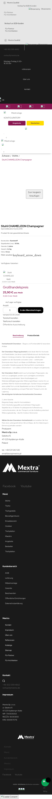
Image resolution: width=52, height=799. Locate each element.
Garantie (8, 588)
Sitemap (8, 650)
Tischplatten (10, 531)
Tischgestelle (10, 511)
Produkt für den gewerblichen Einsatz (15, 233)
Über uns (8, 635)
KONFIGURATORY (12, 117)
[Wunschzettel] (1, 148)
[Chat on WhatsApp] (45, 782)
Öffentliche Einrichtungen (15, 598)
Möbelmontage (11, 583)
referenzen (26, 69)
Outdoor (8, 526)
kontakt (27, 89)
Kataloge (8, 645)
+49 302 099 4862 (11, 49)
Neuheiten (35, 123)
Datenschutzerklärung (13, 603)
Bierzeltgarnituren (12, 516)
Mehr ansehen (8, 255)
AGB (7, 573)
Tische (7, 506)
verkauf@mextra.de (11, 55)
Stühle (7, 501)
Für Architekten (10, 15)
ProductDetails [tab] (33, 335)
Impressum (9, 630)
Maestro (8, 536)
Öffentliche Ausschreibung (14, 324)
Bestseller (9, 546)
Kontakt (8, 625)
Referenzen (9, 640)
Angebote (17, 123)
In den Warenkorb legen (30, 310)
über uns (26, 79)
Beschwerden (10, 593)
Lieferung (9, 578)
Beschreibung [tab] (18, 335)
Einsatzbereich (11, 521)
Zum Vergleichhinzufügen (34, 194)
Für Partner (8, 12)
